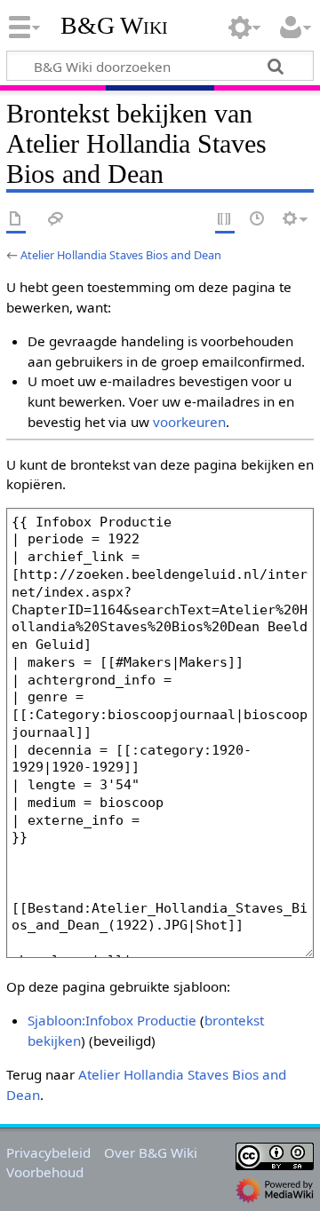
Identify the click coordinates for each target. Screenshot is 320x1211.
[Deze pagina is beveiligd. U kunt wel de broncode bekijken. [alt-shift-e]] (225, 220)
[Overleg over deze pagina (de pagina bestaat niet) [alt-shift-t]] (56, 220)
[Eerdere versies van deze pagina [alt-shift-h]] (258, 220)
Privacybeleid (48, 1152)
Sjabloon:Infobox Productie (112, 1020)
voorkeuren (189, 422)
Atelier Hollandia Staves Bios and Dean (120, 255)
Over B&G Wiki (150, 1152)
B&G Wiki (114, 25)
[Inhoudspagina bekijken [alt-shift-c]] (16, 220)
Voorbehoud (45, 1172)
